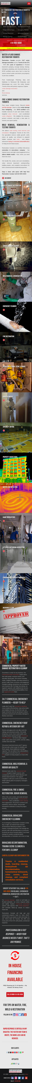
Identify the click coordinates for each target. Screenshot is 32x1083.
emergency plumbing (21, 706)
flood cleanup (6, 93)
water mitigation (7, 116)
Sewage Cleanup (7, 36)
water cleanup (24, 800)
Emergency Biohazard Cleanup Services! (16, 48)
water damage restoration (9, 88)
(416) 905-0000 (17, 1081)
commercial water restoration (11, 674)
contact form (22, 45)
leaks (19, 139)
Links (26, 1074)
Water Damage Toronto (9, 26)
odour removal (13, 114)
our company (3, 178)
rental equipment (24, 905)
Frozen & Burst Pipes (8, 30)
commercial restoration (23, 904)
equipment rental (9, 692)
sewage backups (9, 900)
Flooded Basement (8, 33)
